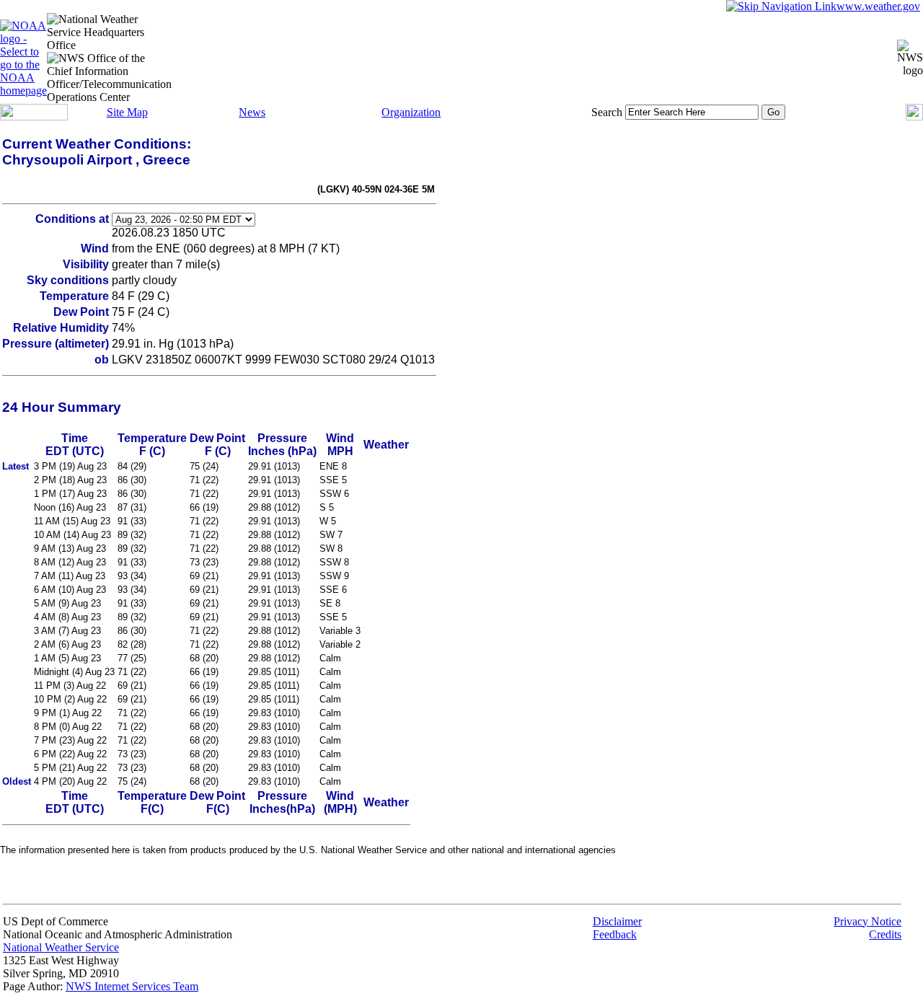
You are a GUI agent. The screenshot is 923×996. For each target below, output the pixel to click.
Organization (411, 112)
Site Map (127, 112)
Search (606, 112)
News (252, 112)
